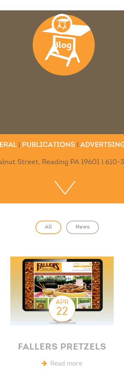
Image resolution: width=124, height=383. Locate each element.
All (48, 227)
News (82, 227)
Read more (64, 364)
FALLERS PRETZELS (62, 347)
